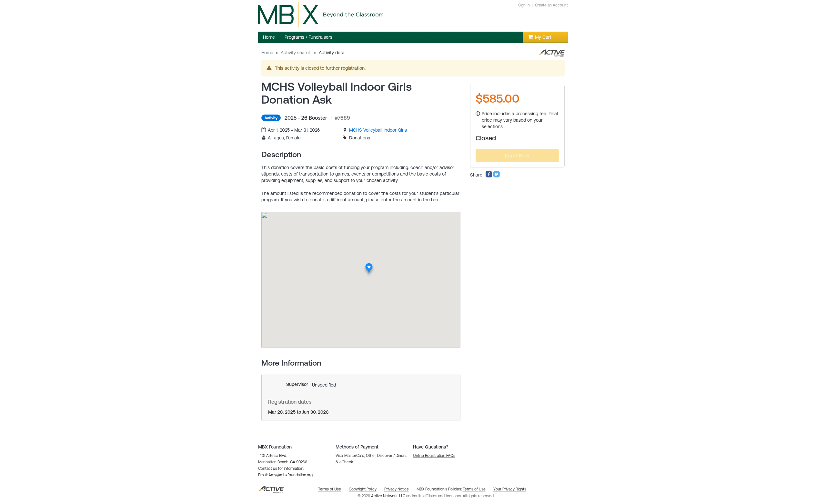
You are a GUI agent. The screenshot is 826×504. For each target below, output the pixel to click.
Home (267, 52)
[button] (285, 475)
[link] (378, 130)
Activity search (296, 52)
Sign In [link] (524, 5)
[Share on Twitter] (496, 176)
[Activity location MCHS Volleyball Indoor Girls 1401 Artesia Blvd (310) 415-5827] (369, 265)
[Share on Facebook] (489, 176)
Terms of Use (474, 489)
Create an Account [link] (551, 5)
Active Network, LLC (388, 496)
